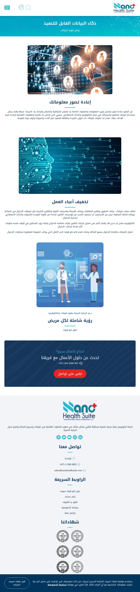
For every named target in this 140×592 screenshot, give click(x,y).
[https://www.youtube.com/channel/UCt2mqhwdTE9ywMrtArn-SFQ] (69, 437)
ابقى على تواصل (70, 374)
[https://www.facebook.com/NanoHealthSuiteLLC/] (58, 437)
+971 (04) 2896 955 (68, 363)
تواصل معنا (70, 513)
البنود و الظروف (70, 502)
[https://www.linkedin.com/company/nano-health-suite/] (80, 437)
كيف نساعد (70, 497)
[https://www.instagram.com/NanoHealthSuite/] (75, 437)
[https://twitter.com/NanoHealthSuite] (64, 437)
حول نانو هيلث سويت (70, 491)
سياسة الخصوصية (70, 507)
